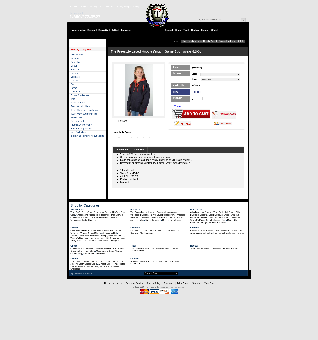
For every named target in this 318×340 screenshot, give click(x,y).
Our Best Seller (78, 121)
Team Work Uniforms (81, 106)
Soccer (205, 30)
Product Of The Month (81, 125)
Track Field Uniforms (139, 248)
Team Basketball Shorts (224, 212)
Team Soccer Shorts (79, 261)
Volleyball (75, 91)
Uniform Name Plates (99, 217)
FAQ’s (83, 6)
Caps (72, 215)
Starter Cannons (89, 220)
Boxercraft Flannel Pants (94, 253)
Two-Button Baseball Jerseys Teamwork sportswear (153, 212)
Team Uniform (78, 102)
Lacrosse (126, 30)
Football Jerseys (197, 230)
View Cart (209, 283)
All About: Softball (109, 233)
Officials (215, 30)
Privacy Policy (123, 6)
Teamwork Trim (108, 215)
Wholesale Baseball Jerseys (143, 215)
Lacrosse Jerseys (138, 230)
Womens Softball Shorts (90, 233)
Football (169, 30)
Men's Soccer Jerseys (88, 266)
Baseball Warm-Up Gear (162, 217)
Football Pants (212, 230)
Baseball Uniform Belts (115, 212)
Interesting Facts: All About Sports (87, 136)
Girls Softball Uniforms (80, 230)
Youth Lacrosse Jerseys (159, 230)
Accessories (79, 30)
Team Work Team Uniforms (84, 110)
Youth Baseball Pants (166, 215)
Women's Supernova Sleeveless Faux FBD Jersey (93, 238)
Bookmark (169, 283)
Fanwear (241, 233)
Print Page (122, 121)
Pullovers (177, 220)
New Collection (78, 132)
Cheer (178, 30)
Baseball (92, 30)
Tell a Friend (183, 283)
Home (175, 41)
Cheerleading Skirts (105, 251)
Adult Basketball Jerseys (201, 212)
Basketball (104, 30)
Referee (175, 261)
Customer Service (134, 283)
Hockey (195, 30)
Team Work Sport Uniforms (84, 113)
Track (186, 30)
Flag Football (219, 233)
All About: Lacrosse (146, 233)
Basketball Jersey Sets (216, 220)
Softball (115, 30)
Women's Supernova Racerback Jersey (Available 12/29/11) (97, 235)
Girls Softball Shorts (100, 230)
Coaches (167, 261)
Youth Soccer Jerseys (100, 261)
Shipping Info (95, 6)
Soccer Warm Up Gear (109, 266)
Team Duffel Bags (78, 212)
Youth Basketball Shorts (219, 217)
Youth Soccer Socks (88, 264)
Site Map (196, 283)
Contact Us (109, 6)
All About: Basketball (217, 222)
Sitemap (135, 6)
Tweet (177, 106)
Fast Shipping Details (81, 128)
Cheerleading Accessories (88, 215)
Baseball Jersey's (153, 220)
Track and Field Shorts (160, 248)
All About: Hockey (230, 248)
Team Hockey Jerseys (200, 248)
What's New (76, 117)
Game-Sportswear (80, 95)
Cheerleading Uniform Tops (107, 248)
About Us (74, 6)
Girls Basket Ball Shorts (219, 215)
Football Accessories (229, 230)
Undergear (167, 220)
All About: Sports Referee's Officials (146, 261)
